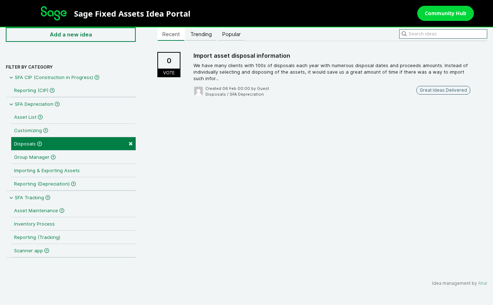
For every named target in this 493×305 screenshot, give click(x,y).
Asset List (26, 117)
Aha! (482, 283)
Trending (201, 34)
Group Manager (32, 157)
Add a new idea (71, 34)
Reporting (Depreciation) (42, 184)
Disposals (73, 143)
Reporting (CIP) (32, 90)
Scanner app (29, 250)
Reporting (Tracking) (37, 237)
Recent (171, 34)
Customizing (28, 130)
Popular (231, 34)
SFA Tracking (29, 197)
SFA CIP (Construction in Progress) (54, 77)
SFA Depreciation (34, 104)
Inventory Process (34, 224)
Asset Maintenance (37, 210)
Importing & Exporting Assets (47, 170)
